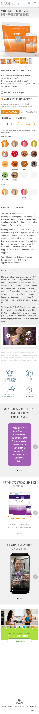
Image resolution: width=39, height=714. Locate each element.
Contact (16, 706)
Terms (4, 706)
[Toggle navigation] (35, 3)
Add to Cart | (19, 518)
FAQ (27, 706)
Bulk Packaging (28, 112)
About (22, 706)
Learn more (19, 641)
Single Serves (10, 112)
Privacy (10, 706)
